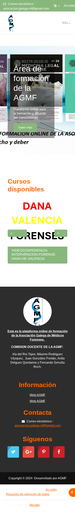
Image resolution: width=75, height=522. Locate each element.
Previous (17, 233)
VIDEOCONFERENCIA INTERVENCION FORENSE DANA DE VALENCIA (33, 254)
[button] (56, 5)
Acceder (69, 5)
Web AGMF (37, 395)
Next (60, 233)
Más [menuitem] (65, 22)
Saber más (25, 127)
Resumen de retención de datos (27, 494)
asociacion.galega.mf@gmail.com (26, 8)
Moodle (35, 505)
